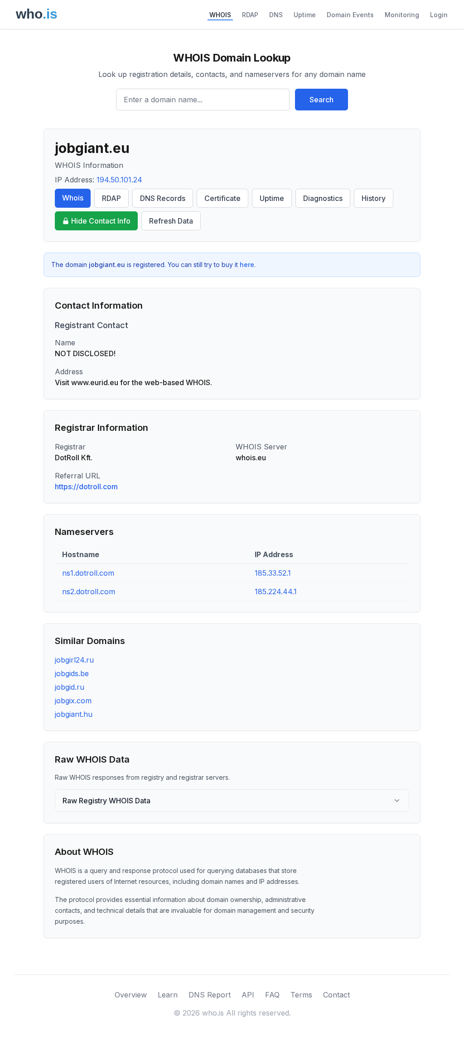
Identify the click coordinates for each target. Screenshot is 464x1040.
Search (321, 99)
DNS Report (209, 994)
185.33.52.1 (273, 572)
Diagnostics (323, 198)
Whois (72, 197)
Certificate (222, 198)
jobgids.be (72, 673)
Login (439, 15)
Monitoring (402, 15)
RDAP (250, 15)
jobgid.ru (69, 687)
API (248, 994)
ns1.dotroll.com (88, 572)
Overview (131, 994)
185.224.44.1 (276, 591)
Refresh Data (171, 220)
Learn (168, 994)
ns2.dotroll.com (88, 591)
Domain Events (350, 15)
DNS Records (162, 198)
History (374, 198)
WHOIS (220, 15)
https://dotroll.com (86, 486)
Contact (336, 994)
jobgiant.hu (73, 714)
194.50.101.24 (119, 179)
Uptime (305, 15)
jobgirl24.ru (74, 659)
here (247, 264)
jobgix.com (73, 700)
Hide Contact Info (100, 220)
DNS (276, 15)
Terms (301, 994)
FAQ (272, 994)
